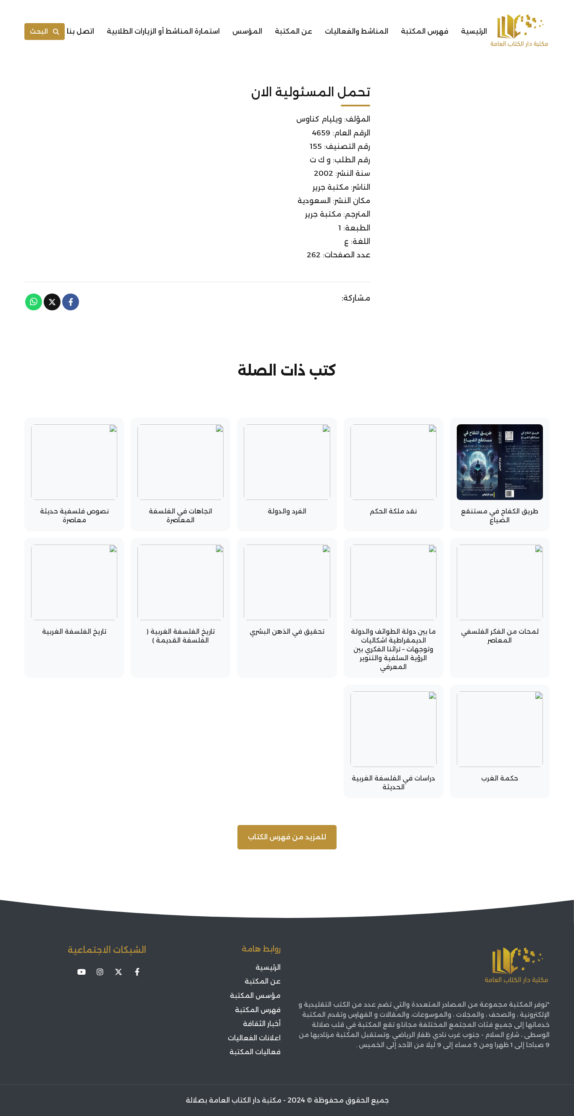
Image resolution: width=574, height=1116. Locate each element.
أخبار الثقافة (262, 1024)
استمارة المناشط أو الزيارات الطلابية (163, 31)
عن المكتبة (293, 31)
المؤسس (247, 31)
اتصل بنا (80, 31)
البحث (39, 31)
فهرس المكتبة (424, 31)
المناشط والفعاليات (356, 31)
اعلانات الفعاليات (254, 1038)
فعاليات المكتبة (255, 1052)
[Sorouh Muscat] (519, 32)
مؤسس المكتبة (255, 996)
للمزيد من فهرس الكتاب (287, 837)
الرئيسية (474, 31)
